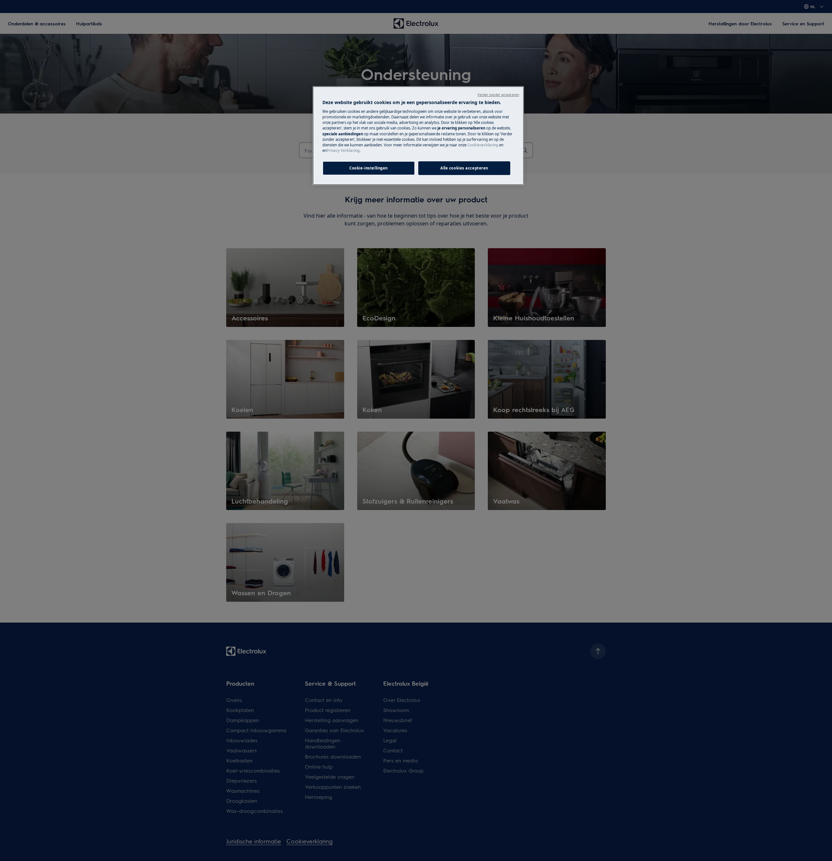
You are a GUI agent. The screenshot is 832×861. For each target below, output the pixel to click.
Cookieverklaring (482, 144)
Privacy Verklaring (343, 150)
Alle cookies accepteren (464, 168)
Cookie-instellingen (368, 168)
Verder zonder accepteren (498, 94)
